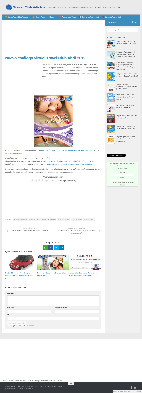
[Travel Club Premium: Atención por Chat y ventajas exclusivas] (85, 262)
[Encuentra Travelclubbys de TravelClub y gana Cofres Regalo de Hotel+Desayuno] (111, 55)
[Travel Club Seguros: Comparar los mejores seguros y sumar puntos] (111, 87)
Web (8, 315)
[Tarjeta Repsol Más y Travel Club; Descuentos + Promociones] (111, 139)
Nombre (10, 307)
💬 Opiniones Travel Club (89, 17)
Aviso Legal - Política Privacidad (132, 391)
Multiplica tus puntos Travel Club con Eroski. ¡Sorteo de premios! (125, 97)
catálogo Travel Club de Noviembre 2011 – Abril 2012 (72, 164)
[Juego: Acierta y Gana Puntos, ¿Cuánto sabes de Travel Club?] (111, 76)
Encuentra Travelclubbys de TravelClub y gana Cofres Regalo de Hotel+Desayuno (125, 54)
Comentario (11, 293)
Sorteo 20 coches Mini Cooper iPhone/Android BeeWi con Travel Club (19, 275)
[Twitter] (135, 22)
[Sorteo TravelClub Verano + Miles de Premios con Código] (111, 44)
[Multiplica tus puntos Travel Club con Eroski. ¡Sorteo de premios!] (111, 97)
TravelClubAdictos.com (17, 381)
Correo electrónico (62, 307)
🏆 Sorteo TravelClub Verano (16, 17)
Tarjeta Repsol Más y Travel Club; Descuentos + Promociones (125, 139)
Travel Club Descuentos (20, 219)
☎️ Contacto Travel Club (111, 17)
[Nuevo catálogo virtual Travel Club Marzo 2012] (53, 262)
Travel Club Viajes (76, 219)
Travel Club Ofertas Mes (49, 219)
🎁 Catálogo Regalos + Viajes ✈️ (43, 17)
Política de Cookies (118, 391)
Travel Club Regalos (63, 219)
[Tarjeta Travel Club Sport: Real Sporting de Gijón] (111, 118)
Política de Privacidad (26, 326)
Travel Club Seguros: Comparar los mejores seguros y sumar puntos (127, 86)
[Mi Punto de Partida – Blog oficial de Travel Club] (111, 108)
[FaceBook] (132, 22)
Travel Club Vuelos (89, 219)
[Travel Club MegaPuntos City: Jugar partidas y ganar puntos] (111, 129)
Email (122, 177)
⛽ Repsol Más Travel (67, 17)
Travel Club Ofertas (34, 219)
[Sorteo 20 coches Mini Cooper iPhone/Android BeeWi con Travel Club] (21, 262)
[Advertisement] (53, 36)
